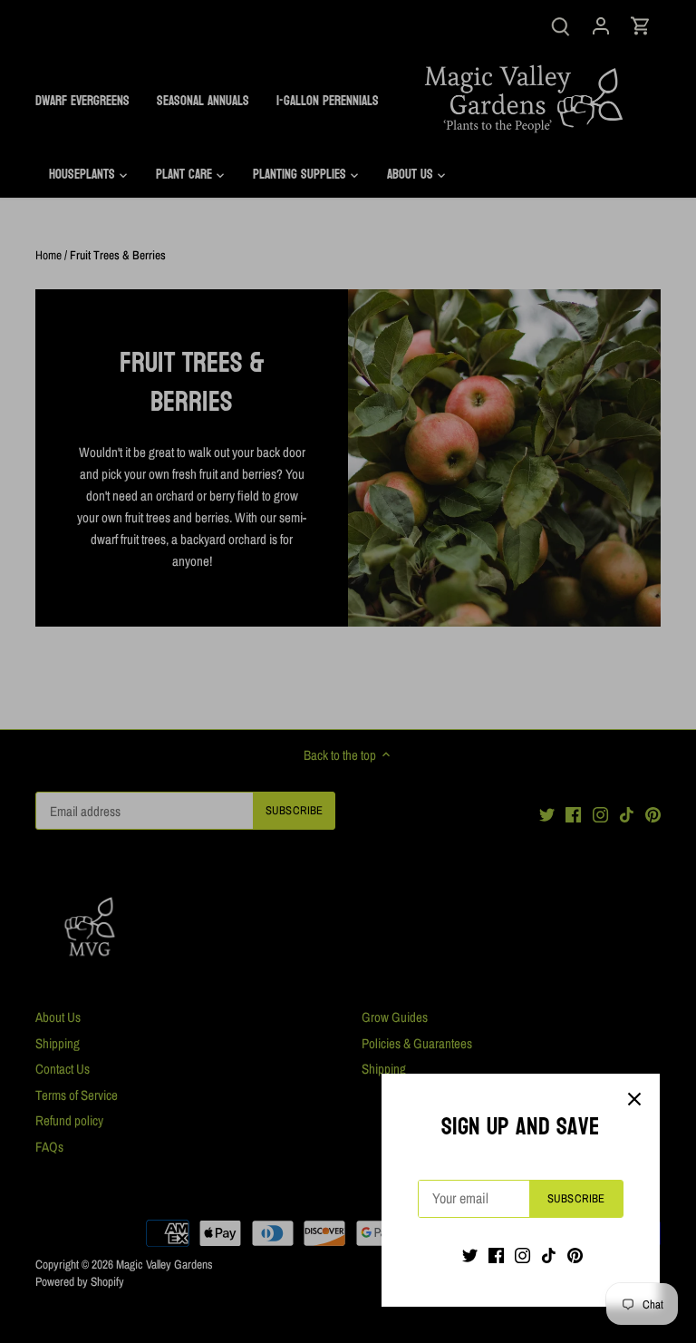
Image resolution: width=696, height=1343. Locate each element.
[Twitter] (470, 1254)
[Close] (634, 1099)
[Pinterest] (575, 1254)
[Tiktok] (548, 1254)
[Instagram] (522, 1254)
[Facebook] (496, 1254)
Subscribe (575, 1198)
